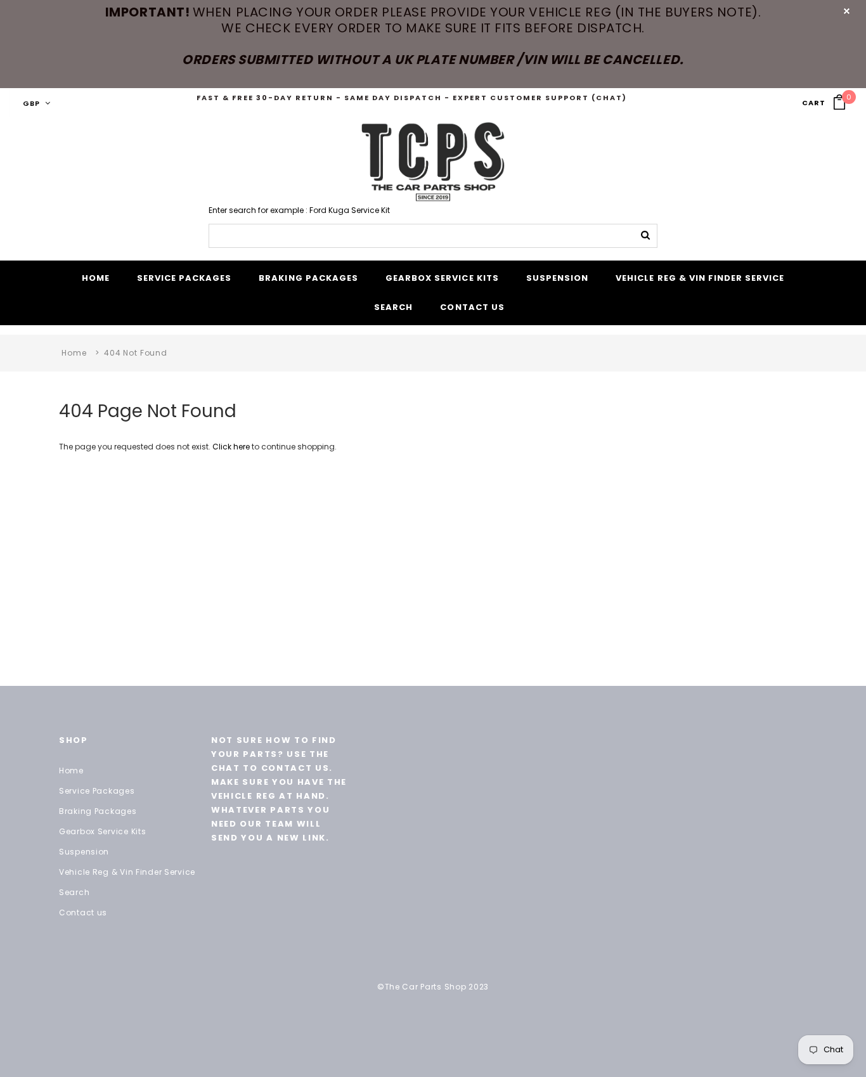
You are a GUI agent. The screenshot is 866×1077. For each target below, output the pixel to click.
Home (73, 352)
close (847, 11)
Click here (232, 446)
